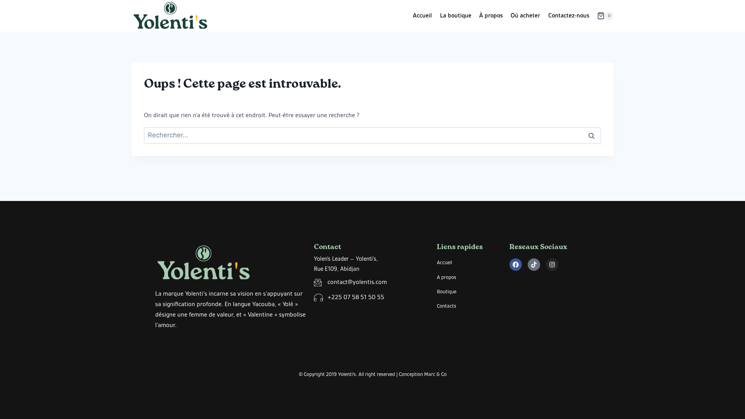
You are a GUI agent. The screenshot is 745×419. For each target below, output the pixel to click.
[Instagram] (552, 264)
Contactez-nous (568, 15)
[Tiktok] (534, 264)
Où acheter (525, 15)
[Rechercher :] (372, 135)
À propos (491, 15)
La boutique (455, 15)
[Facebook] (515, 264)
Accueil (422, 15)
